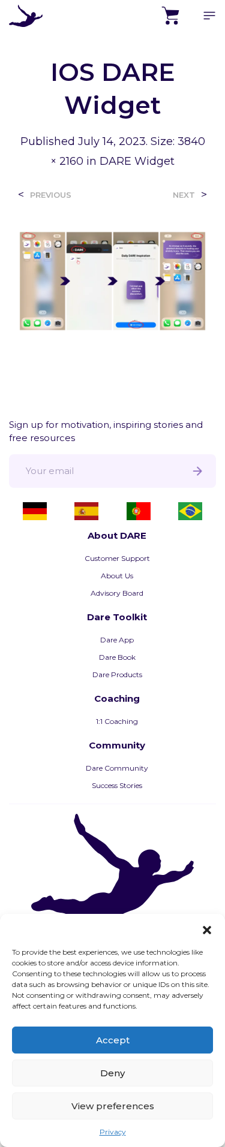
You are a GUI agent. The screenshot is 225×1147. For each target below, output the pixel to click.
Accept (113, 1040)
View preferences (112, 1106)
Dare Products (117, 674)
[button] (207, 929)
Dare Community (117, 767)
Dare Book (117, 657)
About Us (117, 575)
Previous (50, 195)
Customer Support (117, 558)
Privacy (113, 1131)
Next (184, 195)
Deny (112, 1073)
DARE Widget (137, 161)
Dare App (117, 639)
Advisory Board (117, 592)
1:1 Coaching (117, 721)
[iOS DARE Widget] (112, 280)
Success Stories (117, 785)
